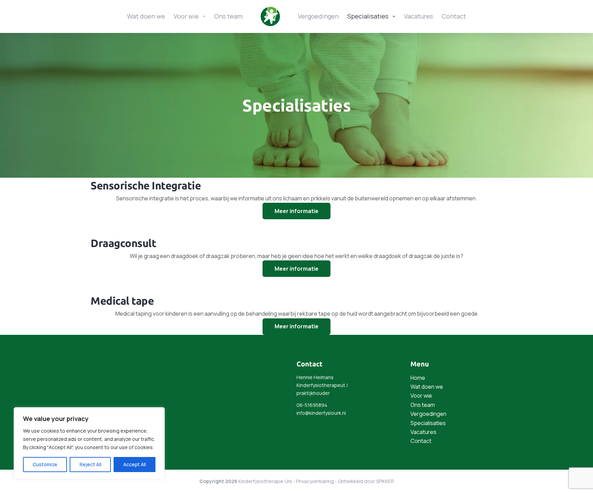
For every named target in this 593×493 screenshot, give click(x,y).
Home (417, 378)
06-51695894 (311, 405)
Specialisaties (367, 16)
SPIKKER (385, 481)
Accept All (134, 464)
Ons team (228, 16)
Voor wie (186, 16)
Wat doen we (146, 16)
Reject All (90, 464)
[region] (89, 443)
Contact (454, 16)
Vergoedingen (318, 16)
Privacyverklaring (315, 481)
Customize (45, 464)
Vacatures (418, 16)
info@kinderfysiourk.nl (321, 413)
